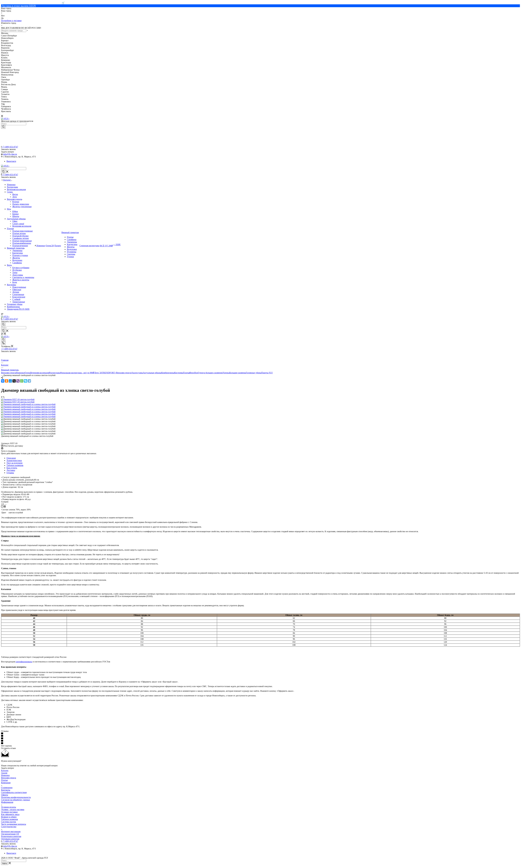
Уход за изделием (14, 463)
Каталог (5, 770)
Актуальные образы (152, 373)
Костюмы (178, 373)
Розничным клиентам (11, 836)
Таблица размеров (15, 465)
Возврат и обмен (9, 817)
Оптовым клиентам (10, 839)
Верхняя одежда (8, 373)
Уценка (226, 373)
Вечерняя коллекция (39, 373)
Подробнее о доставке (11, 20)
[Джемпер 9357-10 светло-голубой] (17, 399)
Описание (11, 458)
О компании (6, 787)
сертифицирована (24, 661)
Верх (192, 373)
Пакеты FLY (267, 373)
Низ (196, 373)
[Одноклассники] (6, 381)
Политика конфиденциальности (16, 797)
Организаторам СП (10, 834)
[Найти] (3, 127)
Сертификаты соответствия (14, 792)
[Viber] (18, 381)
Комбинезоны (167, 373)
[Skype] (25, 381)
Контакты (5, 790)
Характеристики (14, 460)
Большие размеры (237, 373)
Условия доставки (9, 812)
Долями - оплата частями (12, 809)
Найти (4, 863)
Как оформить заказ (10, 814)
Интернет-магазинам (10, 831)
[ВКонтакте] (2, 381)
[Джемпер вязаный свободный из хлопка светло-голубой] (28, 404)
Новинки (20, 373)
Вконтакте (11, 161)
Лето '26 (98, 373)
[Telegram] (29, 381)
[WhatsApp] (21, 381)
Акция (4, 773)
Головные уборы (253, 373)
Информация (7, 802)
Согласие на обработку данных (15, 800)
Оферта (4, 795)
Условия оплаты (8, 807)
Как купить (12, 468)
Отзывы (10, 473)
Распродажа (54, 373)
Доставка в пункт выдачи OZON (19, 5)
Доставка (11, 470)
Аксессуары (137, 373)
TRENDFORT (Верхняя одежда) (117, 373)
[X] (14, 381)
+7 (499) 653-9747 (10, 147)
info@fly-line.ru (10, 154)
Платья (186, 373)
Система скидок (8, 822)
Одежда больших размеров (210, 373)
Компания (5, 782)
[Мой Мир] (10, 381)
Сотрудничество (8, 826)
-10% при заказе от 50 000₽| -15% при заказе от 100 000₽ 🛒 (33, 2)
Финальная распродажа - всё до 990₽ (77, 373)
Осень (27, 373)
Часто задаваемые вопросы (13, 824)
